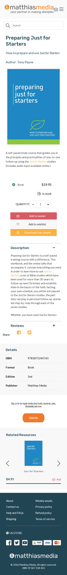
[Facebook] (19, 332)
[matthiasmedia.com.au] (29, 8)
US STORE (16, 533)
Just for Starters (34, 471)
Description (20, 248)
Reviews (17, 326)
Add (58, 479)
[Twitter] (29, 332)
